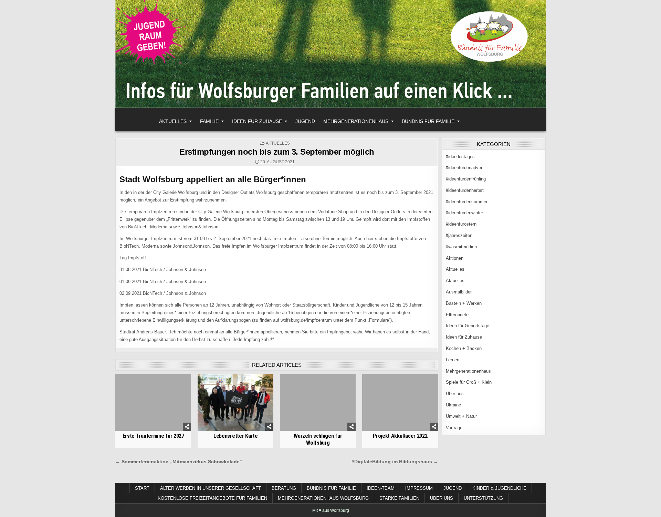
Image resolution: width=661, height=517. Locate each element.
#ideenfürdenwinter (464, 212)
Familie (209, 121)
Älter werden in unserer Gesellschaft (210, 488)
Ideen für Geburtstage (467, 325)
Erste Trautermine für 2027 (153, 436)
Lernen (452, 359)
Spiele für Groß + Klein (469, 382)
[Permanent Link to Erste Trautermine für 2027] (153, 402)
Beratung (284, 488)
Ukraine (453, 404)
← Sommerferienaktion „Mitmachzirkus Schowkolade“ (178, 461)
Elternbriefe (457, 314)
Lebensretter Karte (235, 436)
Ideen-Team (381, 488)
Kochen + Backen (464, 348)
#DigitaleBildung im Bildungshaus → (395, 461)
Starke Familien (399, 498)
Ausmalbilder (459, 291)
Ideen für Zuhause (257, 121)
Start (142, 488)
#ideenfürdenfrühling (466, 179)
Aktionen (454, 258)
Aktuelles (173, 121)
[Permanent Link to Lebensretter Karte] (235, 402)
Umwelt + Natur (461, 416)
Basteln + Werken (464, 303)
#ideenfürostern (461, 224)
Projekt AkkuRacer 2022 (400, 436)
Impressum (419, 488)
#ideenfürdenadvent (465, 167)
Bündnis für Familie (428, 121)
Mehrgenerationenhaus (355, 121)
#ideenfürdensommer (466, 201)
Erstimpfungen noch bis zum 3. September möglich (276, 151)
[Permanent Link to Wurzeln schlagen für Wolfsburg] (318, 402)
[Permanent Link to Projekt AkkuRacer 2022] (400, 402)
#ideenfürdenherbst (465, 190)
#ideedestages (460, 156)
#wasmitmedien (461, 246)
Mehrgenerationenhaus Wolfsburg (323, 498)
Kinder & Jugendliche (499, 488)
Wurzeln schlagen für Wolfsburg (318, 439)
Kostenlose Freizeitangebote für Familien (212, 498)
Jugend (305, 121)
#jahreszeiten (459, 235)
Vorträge (454, 427)
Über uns (455, 393)
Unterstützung (483, 498)
